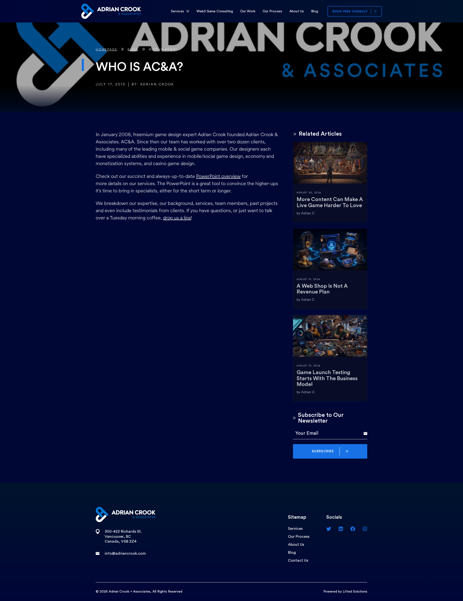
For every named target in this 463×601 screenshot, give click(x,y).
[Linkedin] (340, 528)
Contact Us (298, 560)
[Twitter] (328, 528)
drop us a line (177, 217)
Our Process (272, 11)
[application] (187, 11)
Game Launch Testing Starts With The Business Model (327, 378)
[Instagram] (364, 528)
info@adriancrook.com (125, 553)
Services (177, 11)
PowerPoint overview (218, 176)
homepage (106, 50)
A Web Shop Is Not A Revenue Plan (322, 288)
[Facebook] (352, 528)
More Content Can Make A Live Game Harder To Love (330, 202)
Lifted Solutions (355, 591)
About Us (296, 11)
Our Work (247, 11)
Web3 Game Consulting (215, 11)
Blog (314, 11)
